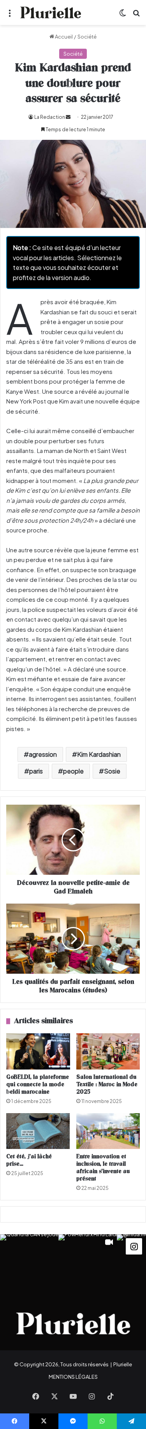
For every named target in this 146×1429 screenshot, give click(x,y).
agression (43, 754)
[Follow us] (134, 1245)
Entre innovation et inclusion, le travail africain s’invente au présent (103, 1167)
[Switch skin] (123, 15)
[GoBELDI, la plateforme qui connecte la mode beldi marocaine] (38, 1051)
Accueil (63, 36)
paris (36, 771)
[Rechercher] (136, 15)
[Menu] (10, 15)
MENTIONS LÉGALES (73, 1377)
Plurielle (122, 1364)
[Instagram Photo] (29, 1263)
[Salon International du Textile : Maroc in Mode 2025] (108, 1051)
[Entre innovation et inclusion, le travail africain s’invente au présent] (108, 1131)
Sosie (112, 771)
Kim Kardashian (99, 754)
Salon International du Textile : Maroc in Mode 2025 (106, 1084)
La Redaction (49, 117)
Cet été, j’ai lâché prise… (29, 1160)
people (73, 771)
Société (87, 36)
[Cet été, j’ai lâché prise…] (38, 1131)
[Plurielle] (50, 12)
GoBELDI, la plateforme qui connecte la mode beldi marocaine (37, 1084)
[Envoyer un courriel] (68, 117)
